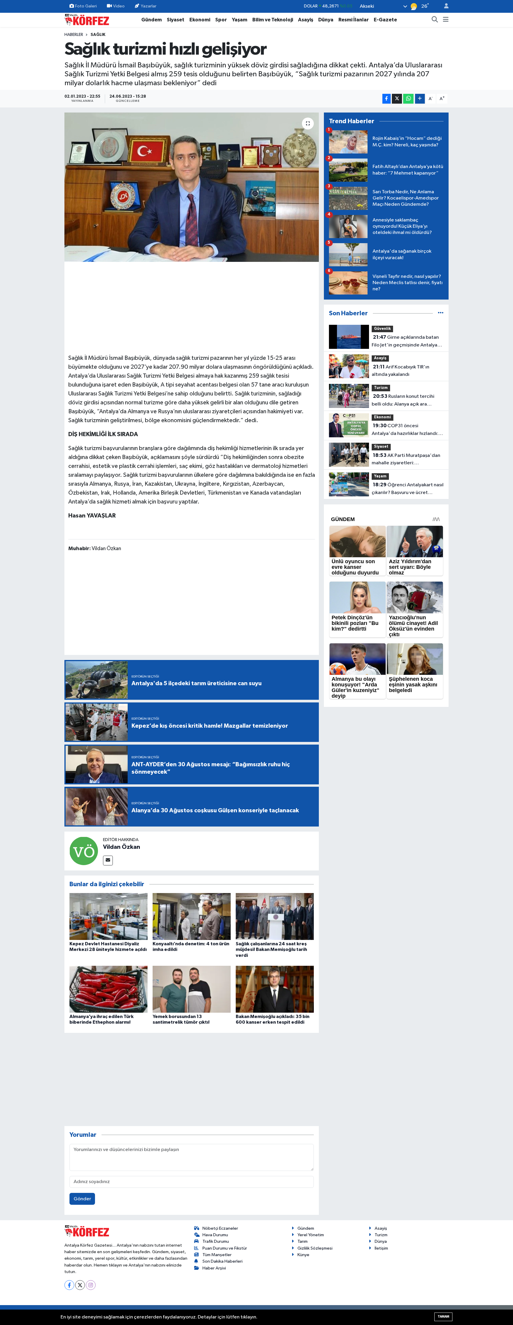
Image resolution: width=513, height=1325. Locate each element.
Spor (221, 19)
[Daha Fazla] (420, 99)
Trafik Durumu (215, 1241)
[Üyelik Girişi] (444, 6)
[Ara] (435, 20)
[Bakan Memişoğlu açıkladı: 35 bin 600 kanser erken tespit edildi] (275, 989)
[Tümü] (441, 313)
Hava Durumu (215, 1235)
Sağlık (98, 35)
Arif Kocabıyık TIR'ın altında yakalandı (400, 370)
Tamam (443, 1316)
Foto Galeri (86, 6)
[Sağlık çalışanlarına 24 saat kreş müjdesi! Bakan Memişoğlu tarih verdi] (275, 916)
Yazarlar (148, 6)
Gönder (82, 1198)
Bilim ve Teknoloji (272, 19)
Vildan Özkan (121, 847)
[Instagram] (91, 1285)
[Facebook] (69, 1285)
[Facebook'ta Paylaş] (386, 99)
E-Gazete (385, 19)
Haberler (73, 35)
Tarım (302, 1241)
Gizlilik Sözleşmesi (314, 1248)
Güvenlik (382, 329)
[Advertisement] (191, 307)
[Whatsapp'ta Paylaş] (408, 99)
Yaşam (239, 19)
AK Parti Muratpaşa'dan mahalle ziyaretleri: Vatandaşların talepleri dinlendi (406, 460)
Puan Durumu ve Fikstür (224, 1248)
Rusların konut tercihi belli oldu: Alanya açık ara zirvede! (403, 401)
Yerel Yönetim (310, 1235)
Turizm (381, 388)
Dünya (325, 19)
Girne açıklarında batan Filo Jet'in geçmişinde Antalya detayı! (405, 342)
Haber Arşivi (214, 1268)
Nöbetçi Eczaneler (220, 1228)
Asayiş (305, 19)
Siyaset (175, 19)
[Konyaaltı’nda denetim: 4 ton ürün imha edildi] (192, 916)
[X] (80, 1285)
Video (119, 6)
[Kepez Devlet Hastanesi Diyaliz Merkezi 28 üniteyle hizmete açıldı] (108, 916)
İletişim (381, 1248)
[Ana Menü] (446, 20)
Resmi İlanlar (353, 19)
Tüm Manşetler (217, 1255)
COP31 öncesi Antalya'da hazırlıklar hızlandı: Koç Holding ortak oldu (405, 430)
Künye (303, 1255)
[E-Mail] (108, 860)
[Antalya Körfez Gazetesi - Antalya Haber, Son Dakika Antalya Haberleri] (86, 19)
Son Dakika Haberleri (222, 1261)
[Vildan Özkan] (83, 850)
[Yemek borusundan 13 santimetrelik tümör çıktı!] (192, 989)
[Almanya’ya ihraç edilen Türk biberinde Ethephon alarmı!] (108, 989)
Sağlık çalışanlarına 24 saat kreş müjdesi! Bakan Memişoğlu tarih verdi (271, 949)
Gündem (151, 19)
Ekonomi (199, 19)
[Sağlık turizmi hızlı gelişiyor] (191, 187)
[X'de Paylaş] (397, 99)
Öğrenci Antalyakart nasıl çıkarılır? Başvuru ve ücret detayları (408, 489)
